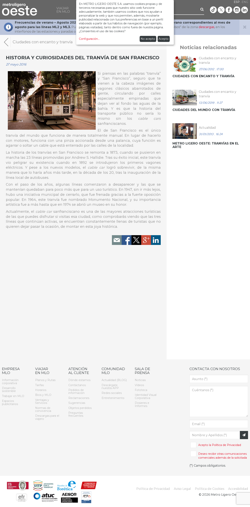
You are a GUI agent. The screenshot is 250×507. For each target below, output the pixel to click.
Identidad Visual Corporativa (145, 396)
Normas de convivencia (43, 409)
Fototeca (141, 390)
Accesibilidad (238, 489)
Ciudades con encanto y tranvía (203, 76)
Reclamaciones (78, 398)
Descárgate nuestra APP (110, 386)
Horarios (40, 390)
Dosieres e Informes (142, 404)
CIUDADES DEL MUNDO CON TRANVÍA (203, 110)
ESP (237, 2)
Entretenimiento (113, 398)
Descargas (67, 27)
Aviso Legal (182, 489)
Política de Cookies (209, 489)
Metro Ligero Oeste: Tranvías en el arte (205, 145)
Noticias (140, 380)
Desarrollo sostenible (9, 389)
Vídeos (139, 385)
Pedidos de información (76, 391)
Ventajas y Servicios (42, 401)
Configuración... (89, 39)
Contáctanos (77, 385)
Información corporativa (10, 381)
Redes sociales (112, 393)
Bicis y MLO (43, 395)
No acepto (148, 39)
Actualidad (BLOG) (114, 380)
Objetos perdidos (80, 408)
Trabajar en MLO (13, 396)
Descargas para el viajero (47, 417)
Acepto (164, 39)
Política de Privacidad (226, 445)
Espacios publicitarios (10, 402)
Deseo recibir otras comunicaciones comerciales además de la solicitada (222, 455)
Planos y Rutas (45, 380)
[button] (63, 9)
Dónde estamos (79, 380)
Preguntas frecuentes (75, 414)
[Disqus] (83, 303)
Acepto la (219, 445)
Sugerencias (76, 403)
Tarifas (39, 385)
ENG (245, 2)
